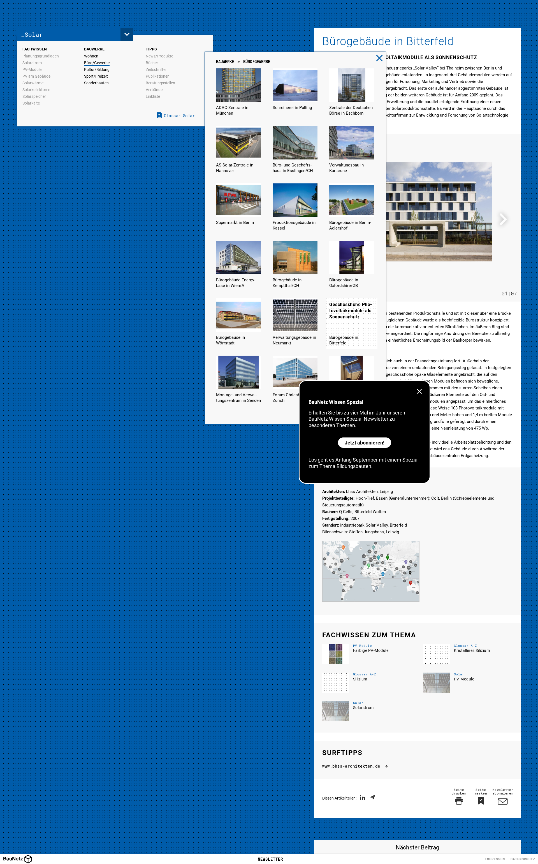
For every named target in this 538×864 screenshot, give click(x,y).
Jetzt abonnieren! (364, 443)
